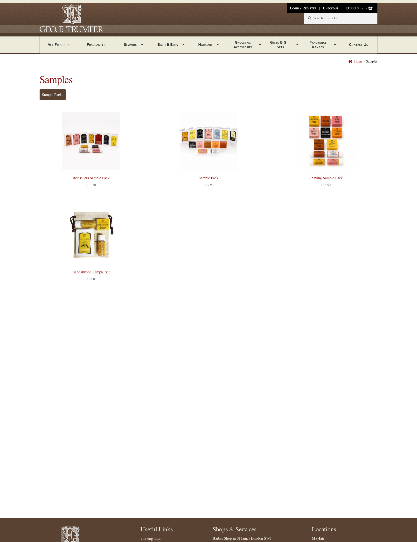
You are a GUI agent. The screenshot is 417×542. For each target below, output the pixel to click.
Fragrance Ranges (318, 44)
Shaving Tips (150, 538)
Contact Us (358, 44)
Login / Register (303, 8)
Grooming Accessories (242, 44)
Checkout (330, 8)
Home (358, 61)
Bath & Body (167, 44)
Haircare (205, 44)
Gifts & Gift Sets (280, 44)
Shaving (130, 44)
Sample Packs (52, 94)
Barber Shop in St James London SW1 (242, 538)
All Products (59, 44)
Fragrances (96, 44)
